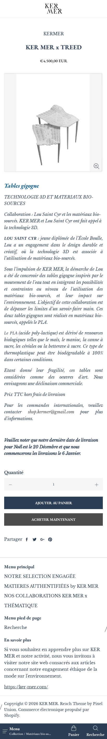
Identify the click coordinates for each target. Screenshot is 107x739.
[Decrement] (10, 484)
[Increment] (96, 484)
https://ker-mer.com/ (26, 686)
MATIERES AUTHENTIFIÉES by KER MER (51, 586)
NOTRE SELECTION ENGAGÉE (40, 576)
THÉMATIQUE (21, 605)
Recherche (15, 627)
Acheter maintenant (53, 519)
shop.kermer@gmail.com (51, 411)
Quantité (13, 472)
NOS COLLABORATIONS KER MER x (45, 595)
